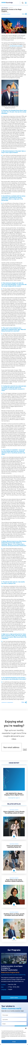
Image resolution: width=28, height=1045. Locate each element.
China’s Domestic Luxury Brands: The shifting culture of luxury (14, 812)
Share (23, 14)
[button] (26, 1028)
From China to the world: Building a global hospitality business (14, 881)
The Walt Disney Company (16, 45)
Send (24, 749)
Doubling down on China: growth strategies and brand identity (14, 914)
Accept (14, 1041)
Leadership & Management (7, 702)
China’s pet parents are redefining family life (14, 846)
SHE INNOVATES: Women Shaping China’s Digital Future (14, 794)
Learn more (14, 997)
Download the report (13, 797)
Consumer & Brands (5, 14)
